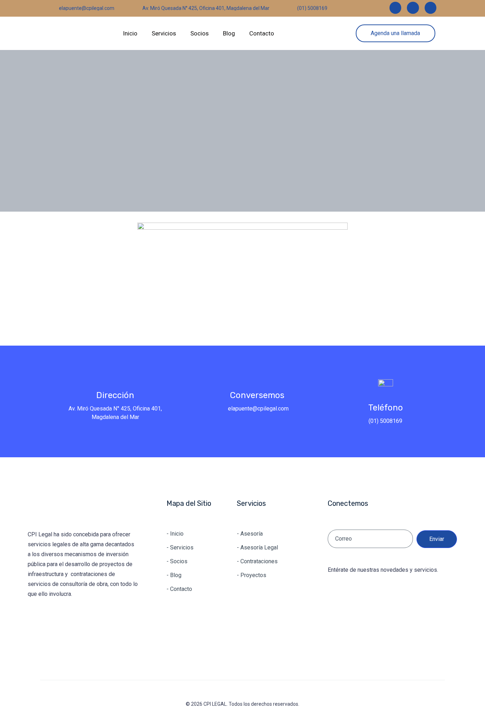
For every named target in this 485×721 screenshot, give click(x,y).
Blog (229, 33)
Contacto (261, 33)
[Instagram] (57, 619)
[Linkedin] (35, 619)
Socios (199, 33)
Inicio (130, 33)
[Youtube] (79, 619)
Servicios (164, 33)
